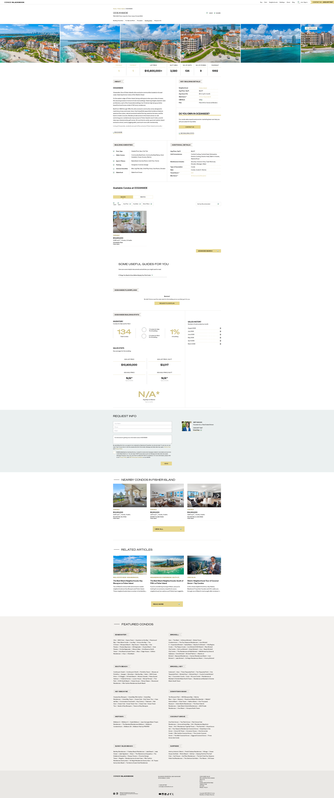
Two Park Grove (184, 722)
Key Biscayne (121, 691)
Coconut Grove (177, 716)
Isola (187, 676)
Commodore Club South (127, 701)
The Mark (175, 640)
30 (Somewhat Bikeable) (198, 176)
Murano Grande (142, 676)
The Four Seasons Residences (188, 642)
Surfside (174, 746)
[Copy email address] (201, 430)
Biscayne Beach (124, 644)
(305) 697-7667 (198, 428)
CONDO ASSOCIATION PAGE (206, 782)
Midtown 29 (127, 726)
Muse (131, 754)
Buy (261, 2)
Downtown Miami (178, 691)
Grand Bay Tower (127, 699)
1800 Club (120, 640)
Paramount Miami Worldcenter (194, 699)
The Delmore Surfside (190, 758)
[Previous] (2, 43)
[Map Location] (140, 231)
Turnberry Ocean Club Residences (136, 763)
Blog (293, 2)
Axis (170, 640)
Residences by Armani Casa (133, 758)
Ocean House (135, 681)
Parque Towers (132, 756)
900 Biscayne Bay (187, 697)
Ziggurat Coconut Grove (198, 735)
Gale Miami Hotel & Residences (187, 706)
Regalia (121, 758)
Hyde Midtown (134, 722)
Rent (265, 2)
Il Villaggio (121, 676)
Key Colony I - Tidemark (143, 701)
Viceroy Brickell (208, 658)
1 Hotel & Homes (125, 679)
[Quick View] (137, 231)
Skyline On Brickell (198, 644)
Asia (177, 672)
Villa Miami (130, 654)
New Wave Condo (122, 642)
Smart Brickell (193, 649)
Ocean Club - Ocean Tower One (127, 704)
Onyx (123, 654)
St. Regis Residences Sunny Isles (139, 760)
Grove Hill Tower (179, 731)
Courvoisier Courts (178, 676)
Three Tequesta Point (187, 672)
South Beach (121, 666)
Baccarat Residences (181, 656)
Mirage (205, 751)
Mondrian (130, 674)
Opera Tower (129, 640)
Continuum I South (119, 672)
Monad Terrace (147, 679)
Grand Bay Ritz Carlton (134, 697)
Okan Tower (182, 701)
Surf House (176, 756)
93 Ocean (210, 758)
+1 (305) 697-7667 (162, 785)
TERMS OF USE (203, 784)
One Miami (180, 708)
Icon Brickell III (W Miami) (194, 647)
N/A (192, 173)
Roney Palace (145, 681)
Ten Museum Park (174, 697)
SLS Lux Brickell (181, 649)
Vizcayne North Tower (192, 708)
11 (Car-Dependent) (205, 97)
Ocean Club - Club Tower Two (143, 699)
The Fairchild (199, 726)
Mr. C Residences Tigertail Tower (184, 726)
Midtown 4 (124, 722)
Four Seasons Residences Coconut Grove (184, 729)
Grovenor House (191, 731)
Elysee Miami (146, 647)
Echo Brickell (179, 654)
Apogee (123, 674)
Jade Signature (123, 754)
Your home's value (205, 776)
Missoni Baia (135, 649)
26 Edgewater (136, 647)
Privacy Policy (118, 448)
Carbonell (172, 672)
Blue (138, 651)
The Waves (202, 758)
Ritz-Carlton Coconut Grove (182, 733)
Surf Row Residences (188, 756)
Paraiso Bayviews (125, 647)
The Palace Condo (179, 647)
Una (200, 649)
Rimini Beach (183, 754)
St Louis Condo (195, 676)
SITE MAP (202, 786)
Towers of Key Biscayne (140, 706)
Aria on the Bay (141, 642)
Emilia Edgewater (125, 649)
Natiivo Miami (192, 701)
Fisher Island (203, 88)
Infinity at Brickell (185, 640)
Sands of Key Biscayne (124, 706)
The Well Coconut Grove (181, 735)
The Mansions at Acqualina (143, 754)
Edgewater (120, 634)
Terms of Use (167, 447)
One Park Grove (173, 722)
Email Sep (196, 430)
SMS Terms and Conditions (136, 457)
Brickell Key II (193, 674)
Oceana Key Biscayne (120, 697)
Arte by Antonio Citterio (176, 751)
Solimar (192, 754)
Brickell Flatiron (190, 654)
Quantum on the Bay (141, 640)
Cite (114, 640)
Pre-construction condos (207, 778)
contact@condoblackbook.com (166, 786)
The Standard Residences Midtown (132, 724)
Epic (174, 699)
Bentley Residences (119, 751)
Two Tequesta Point (201, 672)
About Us (202, 779)
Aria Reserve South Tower (126, 651)
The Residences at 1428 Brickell (186, 651)
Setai (145, 674)
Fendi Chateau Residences (193, 751)
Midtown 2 (116, 722)
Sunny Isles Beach (124, 746)
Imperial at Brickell (176, 644)
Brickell (174, 634)
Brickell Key (176, 666)
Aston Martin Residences (183, 704)
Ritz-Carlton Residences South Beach (133, 683)
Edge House (144, 651)
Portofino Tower (144, 672)
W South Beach (131, 676)
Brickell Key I (183, 674)
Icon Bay (132, 642)
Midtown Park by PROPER (140, 726)
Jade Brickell (179, 658)
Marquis (180, 699)
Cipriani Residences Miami (197, 656)
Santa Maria (187, 644)
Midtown (119, 716)
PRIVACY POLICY (204, 787)
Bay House (135, 644)
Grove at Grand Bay (183, 724)
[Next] (331, 43)
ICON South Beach (123, 681)
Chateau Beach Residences (135, 751)
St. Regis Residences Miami (193, 658)
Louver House (136, 679)
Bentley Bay (138, 674)
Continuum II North (132, 672)
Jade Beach (149, 751)
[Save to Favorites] (143, 231)
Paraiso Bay (143, 644)
